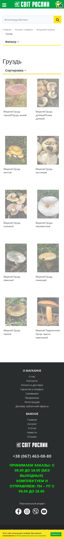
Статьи (32, 428)
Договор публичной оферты (32, 406)
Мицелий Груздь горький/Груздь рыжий (15, 113)
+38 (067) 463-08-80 (32, 456)
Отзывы (32, 436)
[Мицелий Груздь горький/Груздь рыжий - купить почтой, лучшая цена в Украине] (16, 93)
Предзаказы (32, 397)
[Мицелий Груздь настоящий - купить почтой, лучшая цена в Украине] (48, 150)
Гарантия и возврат (32, 389)
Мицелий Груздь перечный (12, 278)
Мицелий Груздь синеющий (44, 278)
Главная (32, 419)
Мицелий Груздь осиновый (12, 224)
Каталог (32, 424)
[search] (57, 19)
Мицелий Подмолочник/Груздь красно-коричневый (48, 334)
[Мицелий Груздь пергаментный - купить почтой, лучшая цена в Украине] (48, 204)
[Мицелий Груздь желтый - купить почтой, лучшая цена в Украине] (16, 150)
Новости (32, 432)
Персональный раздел (32, 503)
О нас (32, 376)
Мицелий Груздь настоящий (44, 170)
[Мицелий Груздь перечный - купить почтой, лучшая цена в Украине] (16, 258)
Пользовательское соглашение (31, 535)
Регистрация (32, 402)
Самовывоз (32, 393)
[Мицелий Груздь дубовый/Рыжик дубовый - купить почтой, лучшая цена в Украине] (48, 93)
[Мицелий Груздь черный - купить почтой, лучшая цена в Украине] (16, 311)
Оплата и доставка (32, 385)
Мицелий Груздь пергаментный (44, 224)
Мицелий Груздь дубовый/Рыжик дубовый (44, 115)
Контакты (32, 380)
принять (56, 534)
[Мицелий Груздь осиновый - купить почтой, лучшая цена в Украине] (16, 204)
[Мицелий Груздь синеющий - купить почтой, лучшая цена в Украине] (48, 258)
